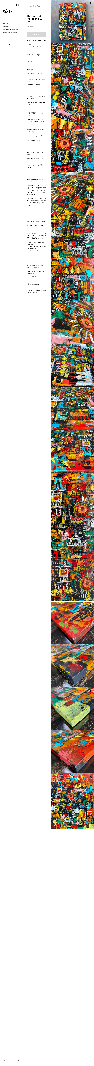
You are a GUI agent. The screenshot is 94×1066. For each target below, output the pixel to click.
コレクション (36, 5)
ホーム (28, 5)
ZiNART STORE (8, 11)
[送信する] (18, 1060)
